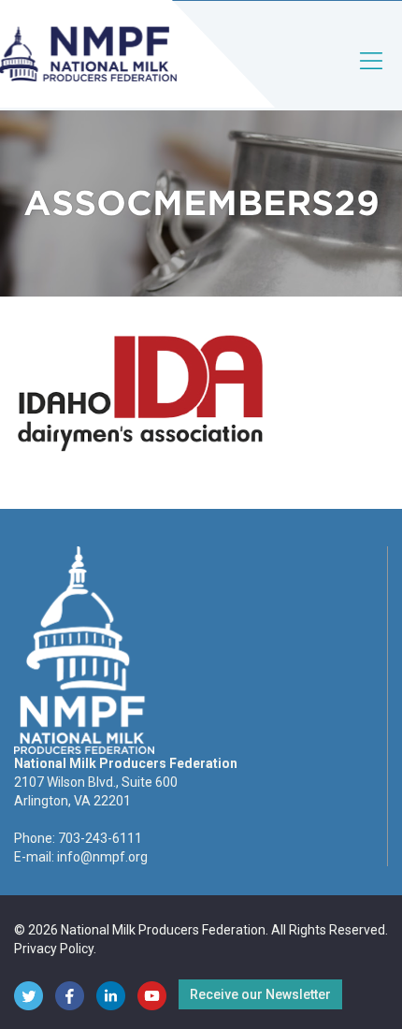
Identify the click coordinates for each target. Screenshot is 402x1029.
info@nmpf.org (102, 856)
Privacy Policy (53, 948)
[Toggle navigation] (372, 76)
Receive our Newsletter (260, 994)
